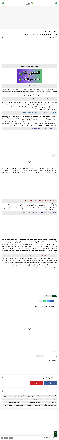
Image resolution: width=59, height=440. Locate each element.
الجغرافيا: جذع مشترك (10, 399)
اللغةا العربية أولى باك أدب (50, 405)
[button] (52, 301)
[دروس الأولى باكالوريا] (10, 438)
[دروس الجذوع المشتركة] (12, 438)
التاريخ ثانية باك (30, 396)
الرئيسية (54, 31)
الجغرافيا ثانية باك (25, 399)
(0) (2, 37)
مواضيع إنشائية (19, 405)
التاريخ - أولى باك (42, 396)
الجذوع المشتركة (52, 399)
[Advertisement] (29, 17)
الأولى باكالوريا (45, 31)
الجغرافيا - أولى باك (38, 399)
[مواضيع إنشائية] (5, 438)
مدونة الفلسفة (43, 437)
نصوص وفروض (8, 405)
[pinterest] (36, 383)
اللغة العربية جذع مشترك (13, 402)
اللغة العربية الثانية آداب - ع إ (33, 402)
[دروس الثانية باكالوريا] (7, 438)
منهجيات (29, 405)
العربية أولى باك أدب (51, 402)
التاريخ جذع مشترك (19, 396)
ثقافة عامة (37, 405)
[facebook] (50, 383)
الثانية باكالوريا (7, 396)
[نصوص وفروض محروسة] (2, 438)
